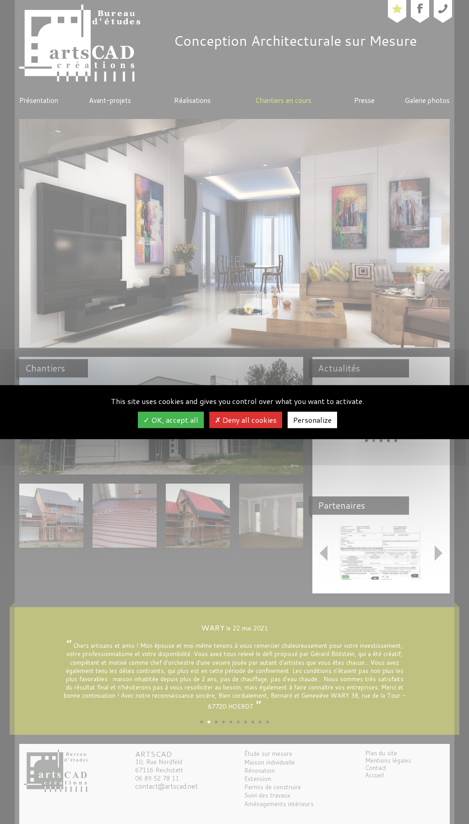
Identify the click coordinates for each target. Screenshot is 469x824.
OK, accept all (173, 420)
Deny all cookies (249, 420)
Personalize (312, 420)
